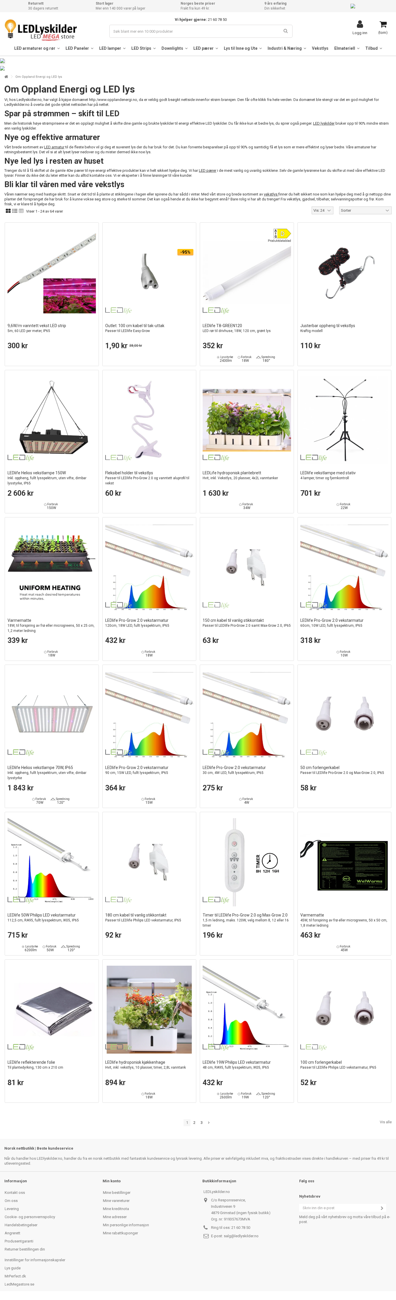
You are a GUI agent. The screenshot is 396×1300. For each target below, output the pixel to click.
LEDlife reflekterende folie (35, 1064)
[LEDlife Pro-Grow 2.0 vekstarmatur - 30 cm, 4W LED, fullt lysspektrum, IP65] (247, 715)
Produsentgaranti (19, 1241)
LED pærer (207, 170)
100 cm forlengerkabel (338, 1064)
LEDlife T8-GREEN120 (237, 328)
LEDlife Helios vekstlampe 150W (47, 478)
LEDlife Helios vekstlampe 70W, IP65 (47, 772)
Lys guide (13, 1268)
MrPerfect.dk (15, 1276)
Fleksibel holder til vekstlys (147, 478)
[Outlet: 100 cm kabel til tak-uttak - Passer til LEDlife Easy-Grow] (149, 273)
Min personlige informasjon (126, 1225)
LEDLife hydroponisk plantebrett (240, 475)
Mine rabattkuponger (120, 1233)
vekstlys (271, 194)
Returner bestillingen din (25, 1249)
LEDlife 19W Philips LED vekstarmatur (237, 1064)
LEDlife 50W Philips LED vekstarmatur (43, 917)
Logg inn (360, 33)
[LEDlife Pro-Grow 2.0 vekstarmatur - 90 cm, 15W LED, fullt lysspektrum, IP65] (149, 715)
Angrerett (12, 1233)
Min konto (112, 1181)
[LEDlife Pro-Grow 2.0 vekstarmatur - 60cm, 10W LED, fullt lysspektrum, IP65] (344, 567)
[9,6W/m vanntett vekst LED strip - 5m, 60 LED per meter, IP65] (52, 273)
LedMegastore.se (19, 1284)
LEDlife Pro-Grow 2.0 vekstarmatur (137, 623)
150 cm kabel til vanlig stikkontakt (247, 623)
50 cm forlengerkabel (342, 770)
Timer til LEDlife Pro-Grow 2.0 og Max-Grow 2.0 (246, 920)
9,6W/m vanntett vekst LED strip (37, 328)
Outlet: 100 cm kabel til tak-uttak (134, 328)
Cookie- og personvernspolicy (30, 1217)
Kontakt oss (15, 1192)
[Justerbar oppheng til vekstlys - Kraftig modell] (344, 273)
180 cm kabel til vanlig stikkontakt (143, 917)
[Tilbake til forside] (6, 76)
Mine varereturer (116, 1200)
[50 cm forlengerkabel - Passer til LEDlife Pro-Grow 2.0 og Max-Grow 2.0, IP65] (344, 715)
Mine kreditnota (116, 1209)
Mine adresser (115, 1217)
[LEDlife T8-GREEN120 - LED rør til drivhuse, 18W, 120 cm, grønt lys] (247, 273)
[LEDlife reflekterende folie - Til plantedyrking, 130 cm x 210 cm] (52, 1010)
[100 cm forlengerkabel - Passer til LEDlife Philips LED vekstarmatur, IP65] (344, 1010)
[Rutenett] (8, 211)
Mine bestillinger (116, 1192)
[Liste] (14, 211)
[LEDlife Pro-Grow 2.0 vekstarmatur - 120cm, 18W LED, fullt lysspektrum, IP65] (149, 567)
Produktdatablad (279, 241)
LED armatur (54, 147)
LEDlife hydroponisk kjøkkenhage (145, 1064)
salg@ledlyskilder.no (241, 1236)
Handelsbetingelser (21, 1225)
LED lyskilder (324, 123)
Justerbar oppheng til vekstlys (327, 328)
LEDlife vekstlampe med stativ (328, 475)
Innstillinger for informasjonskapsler (35, 1260)
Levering (12, 1209)
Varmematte (51, 625)
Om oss (11, 1200)
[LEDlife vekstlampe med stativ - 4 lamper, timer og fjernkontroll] (344, 420)
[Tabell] (21, 211)
